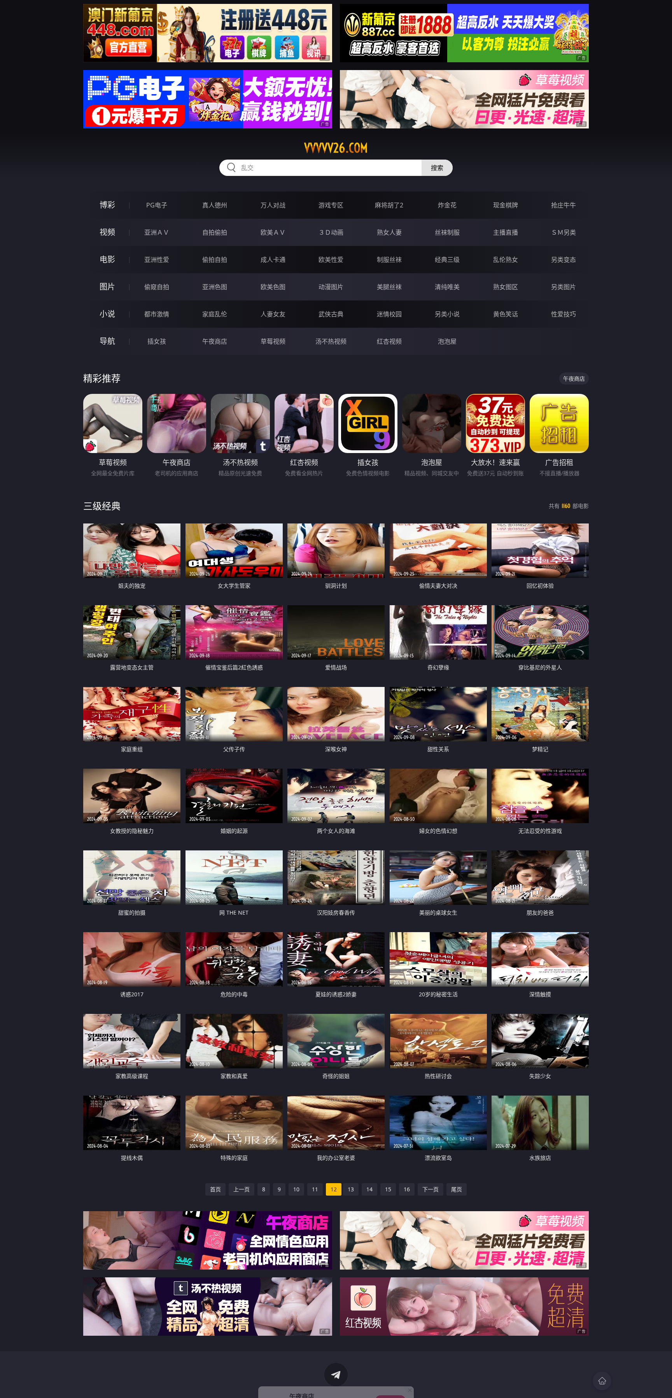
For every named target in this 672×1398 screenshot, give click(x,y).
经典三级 (447, 259)
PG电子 (156, 205)
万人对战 (273, 205)
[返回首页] (602, 1381)
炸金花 (447, 205)
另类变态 (563, 259)
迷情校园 (389, 314)
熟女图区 (505, 287)
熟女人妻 (389, 232)
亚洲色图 (214, 287)
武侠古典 (330, 314)
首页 (215, 1189)
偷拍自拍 (214, 259)
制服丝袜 (389, 259)
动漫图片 (330, 287)
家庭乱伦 (214, 314)
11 (315, 1189)
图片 (107, 286)
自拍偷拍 (214, 232)
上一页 (241, 1189)
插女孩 (156, 341)
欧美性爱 (330, 259)
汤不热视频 (330, 341)
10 (296, 1189)
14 (369, 1189)
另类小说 (447, 314)
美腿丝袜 (389, 287)
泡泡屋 (447, 341)
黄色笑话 (505, 314)
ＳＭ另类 (563, 232)
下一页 (430, 1189)
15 (388, 1189)
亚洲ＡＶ (156, 232)
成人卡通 (273, 259)
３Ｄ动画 (330, 232)
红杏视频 (389, 341)
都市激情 (156, 314)
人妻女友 (273, 314)
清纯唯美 (447, 287)
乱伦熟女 (505, 259)
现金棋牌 (505, 205)
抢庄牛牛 (563, 205)
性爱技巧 (563, 314)
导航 (107, 341)
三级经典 (102, 505)
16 (407, 1189)
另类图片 (563, 287)
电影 (107, 259)
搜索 (437, 167)
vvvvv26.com (336, 148)
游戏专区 (330, 205)
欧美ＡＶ (273, 232)
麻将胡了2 (389, 205)
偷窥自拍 (156, 287)
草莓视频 (273, 341)
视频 (107, 232)
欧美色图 (273, 287)
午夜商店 (214, 341)
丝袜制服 (447, 232)
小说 (107, 314)
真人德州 (214, 205)
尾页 (456, 1189)
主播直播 (505, 232)
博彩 (107, 205)
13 (351, 1189)
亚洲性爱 (156, 259)
